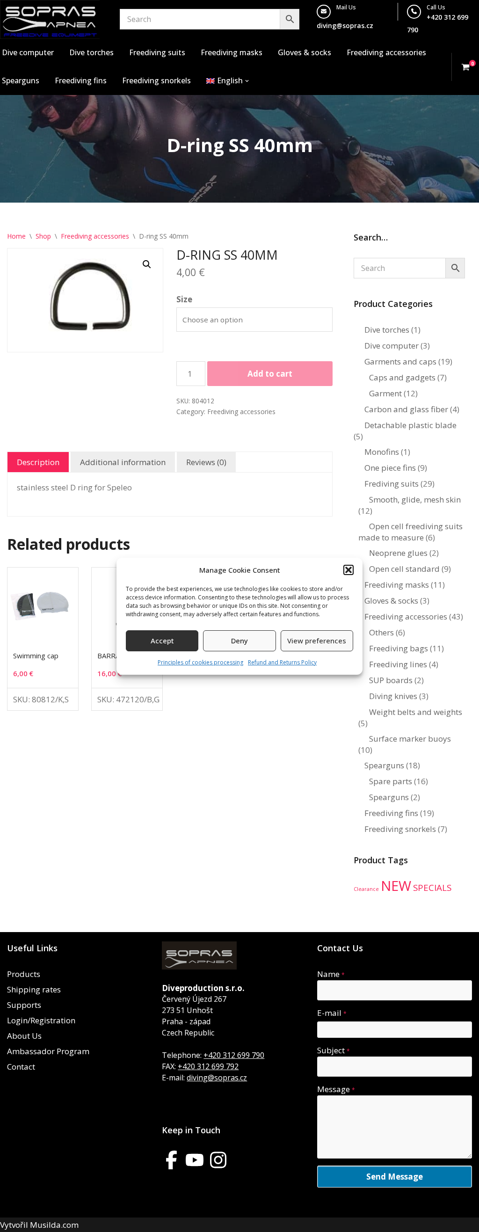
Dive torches (91, 52)
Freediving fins (81, 80)
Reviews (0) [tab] (206, 462)
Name (331, 974)
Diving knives (393, 696)
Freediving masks (231, 52)
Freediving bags (398, 648)
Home (16, 236)
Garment (385, 393)
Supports (24, 1004)
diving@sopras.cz (345, 25)
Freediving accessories (386, 52)
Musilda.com (54, 1224)
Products (23, 974)
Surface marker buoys (410, 738)
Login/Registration (41, 1020)
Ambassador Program (48, 1051)
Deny (239, 640)
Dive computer (28, 52)
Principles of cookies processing (200, 662)
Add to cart (269, 373)
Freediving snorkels (156, 80)
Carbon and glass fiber (406, 409)
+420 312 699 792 (208, 1066)
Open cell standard (404, 568)
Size (184, 299)
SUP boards (391, 680)
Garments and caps (400, 361)
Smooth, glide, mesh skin (415, 499)
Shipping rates (34, 989)
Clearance (366, 889)
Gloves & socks (304, 52)
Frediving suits (391, 483)
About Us (24, 1035)
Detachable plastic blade (410, 425)
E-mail (332, 1012)
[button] (348, 570)
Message (336, 1089)
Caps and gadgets (402, 377)
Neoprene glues (398, 552)
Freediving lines (398, 664)
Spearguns (20, 80)
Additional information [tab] (123, 462)
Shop (43, 236)
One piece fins (390, 467)
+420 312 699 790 (233, 1055)
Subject (333, 1050)
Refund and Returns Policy (282, 662)
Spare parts (390, 781)
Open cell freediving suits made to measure (410, 532)
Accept (162, 640)
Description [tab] (38, 462)
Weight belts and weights (415, 712)
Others (381, 632)
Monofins (381, 451)
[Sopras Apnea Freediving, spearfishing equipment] (50, 19)
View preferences (316, 640)
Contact (21, 1066)
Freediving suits (157, 52)
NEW (396, 885)
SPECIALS (432, 888)
